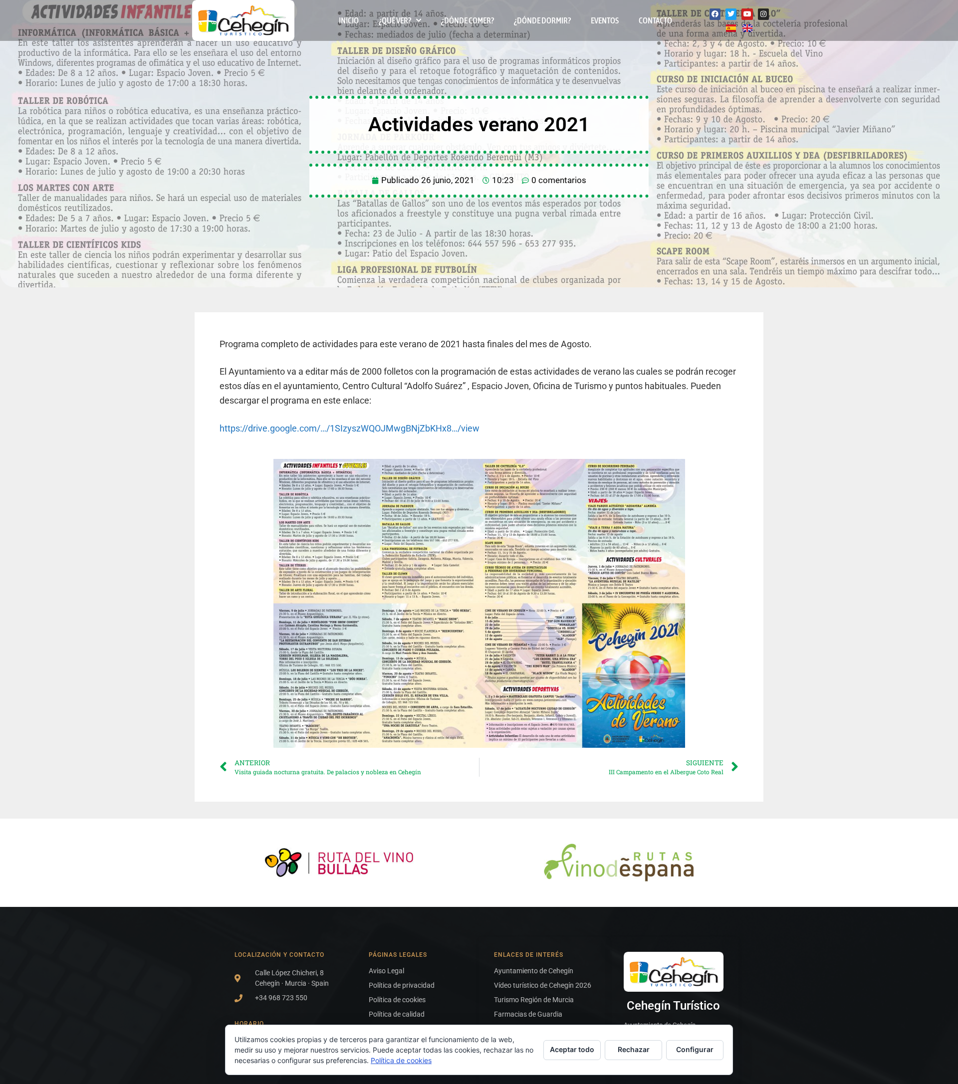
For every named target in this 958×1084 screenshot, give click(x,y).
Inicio (349, 20)
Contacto (655, 20)
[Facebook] (715, 13)
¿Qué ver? (395, 20)
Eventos (605, 20)
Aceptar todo (572, 1049)
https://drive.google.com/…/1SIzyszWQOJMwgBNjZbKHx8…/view (349, 428)
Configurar (695, 1049)
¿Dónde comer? (467, 20)
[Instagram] (763, 13)
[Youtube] (746, 13)
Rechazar (634, 1049)
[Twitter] (730, 13)
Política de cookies (401, 1060)
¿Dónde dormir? (542, 20)
